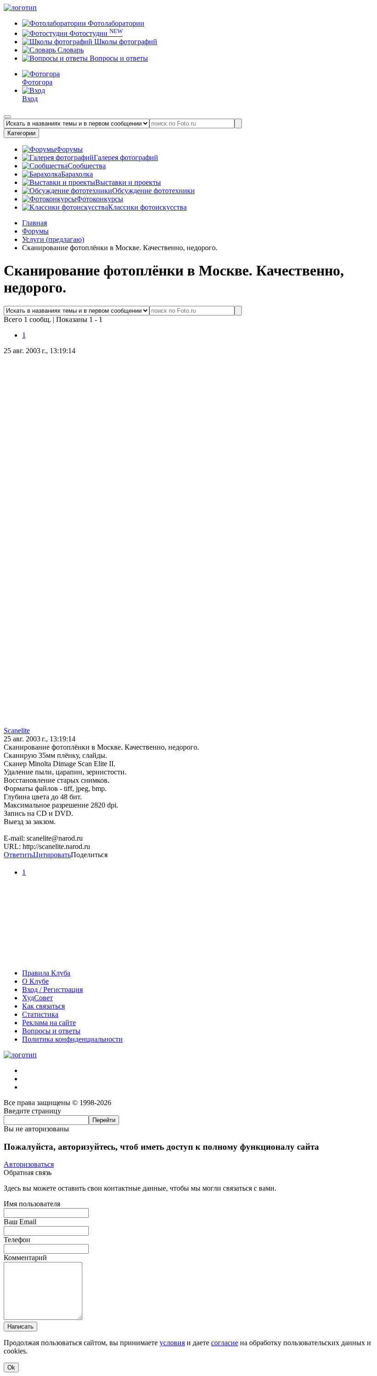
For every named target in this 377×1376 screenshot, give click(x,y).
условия (172, 1343)
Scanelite (17, 730)
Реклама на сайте (49, 1022)
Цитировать (52, 855)
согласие (224, 1343)
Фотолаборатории (115, 23)
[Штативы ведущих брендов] (188, 957)
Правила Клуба (46, 973)
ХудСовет (37, 998)
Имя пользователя (32, 1204)
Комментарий (25, 1257)
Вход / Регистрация (52, 989)
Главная (34, 223)
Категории (21, 133)
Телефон (17, 1240)
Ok (11, 1367)
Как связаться (43, 1006)
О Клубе (35, 981)
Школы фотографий (124, 42)
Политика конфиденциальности (72, 1039)
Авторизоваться (29, 1164)
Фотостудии (95, 33)
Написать (20, 1326)
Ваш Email (20, 1222)
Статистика (40, 1014)
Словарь (70, 50)
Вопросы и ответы (118, 58)
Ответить (18, 855)
